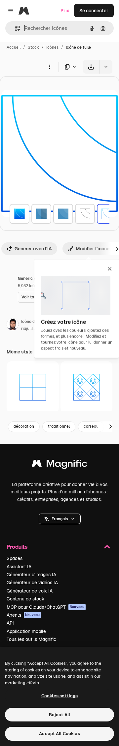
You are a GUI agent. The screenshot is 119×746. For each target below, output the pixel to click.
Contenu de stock (25, 599)
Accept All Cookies (59, 733)
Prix (64, 11)
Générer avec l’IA (33, 249)
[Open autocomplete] (15, 28)
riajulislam (30, 328)
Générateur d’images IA (31, 575)
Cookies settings (59, 696)
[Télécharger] (91, 67)
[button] (60, 519)
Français (60, 519)
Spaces (14, 558)
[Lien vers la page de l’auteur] (13, 325)
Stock (33, 47)
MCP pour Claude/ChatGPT (45, 607)
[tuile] (19, 214)
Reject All (59, 714)
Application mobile (26, 631)
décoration (24, 426)
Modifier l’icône (92, 249)
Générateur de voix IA (30, 591)
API (10, 623)
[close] (109, 269)
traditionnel (59, 426)
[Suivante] (110, 426)
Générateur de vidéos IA (32, 583)
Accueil (13, 47)
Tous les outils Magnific (31, 639)
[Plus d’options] (49, 66)
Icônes (52, 47)
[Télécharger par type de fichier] (70, 67)
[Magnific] (59, 465)
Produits (17, 546)
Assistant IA (19, 567)
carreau (91, 426)
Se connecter (93, 11)
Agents (23, 615)
